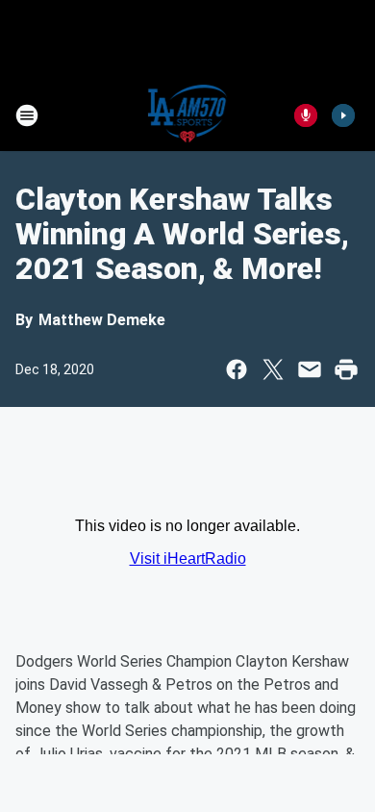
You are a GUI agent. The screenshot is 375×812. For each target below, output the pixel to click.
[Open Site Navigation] (26, 115)
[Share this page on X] (273, 369)
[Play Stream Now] (343, 115)
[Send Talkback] (305, 115)
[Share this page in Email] (309, 369)
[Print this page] (346, 369)
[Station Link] (188, 115)
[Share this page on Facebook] (236, 369)
